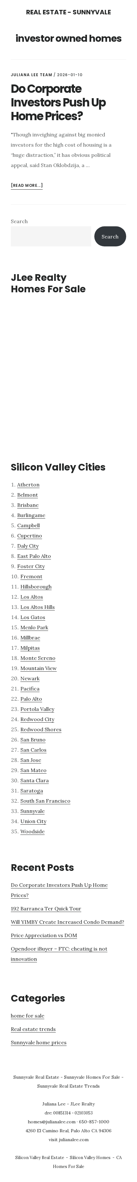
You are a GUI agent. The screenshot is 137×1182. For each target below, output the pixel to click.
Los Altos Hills (37, 607)
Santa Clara (34, 780)
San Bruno (33, 739)
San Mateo (33, 770)
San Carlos (33, 750)
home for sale (27, 1015)
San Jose (30, 760)
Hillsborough (36, 586)
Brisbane (28, 505)
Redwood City (37, 719)
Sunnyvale (32, 811)
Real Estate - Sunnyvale (68, 12)
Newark (30, 678)
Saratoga (31, 790)
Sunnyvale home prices (39, 1042)
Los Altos (31, 597)
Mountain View (38, 668)
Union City (33, 821)
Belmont (27, 495)
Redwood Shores (40, 729)
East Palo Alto (34, 556)
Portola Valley (37, 709)
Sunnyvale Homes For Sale (92, 1077)
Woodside (32, 831)
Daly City (28, 546)
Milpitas (30, 648)
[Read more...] (27, 186)
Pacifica (30, 688)
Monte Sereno (37, 658)
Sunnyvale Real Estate (36, 1077)
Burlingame (31, 515)
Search (19, 221)
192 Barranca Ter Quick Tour (46, 908)
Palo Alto (31, 699)
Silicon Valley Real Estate (39, 1157)
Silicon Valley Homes (90, 1157)
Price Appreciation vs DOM (44, 935)
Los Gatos (32, 617)
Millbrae (30, 637)
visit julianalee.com (69, 1139)
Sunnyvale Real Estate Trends (68, 1086)
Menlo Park (34, 627)
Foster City (31, 566)
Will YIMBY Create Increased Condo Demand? (67, 922)
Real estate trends (33, 1029)
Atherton (28, 484)
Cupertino (29, 535)
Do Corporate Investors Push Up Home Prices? (58, 102)
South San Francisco (45, 801)
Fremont (31, 576)
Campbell (28, 525)
